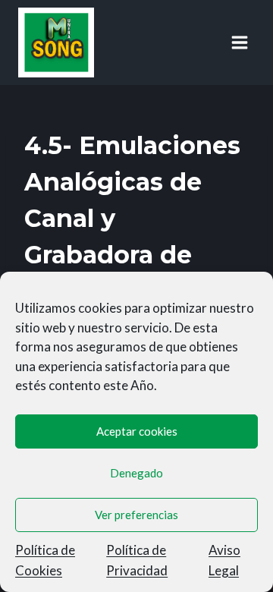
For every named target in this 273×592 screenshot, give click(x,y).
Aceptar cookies (136, 431)
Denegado (136, 473)
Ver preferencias (136, 514)
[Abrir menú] (239, 42)
